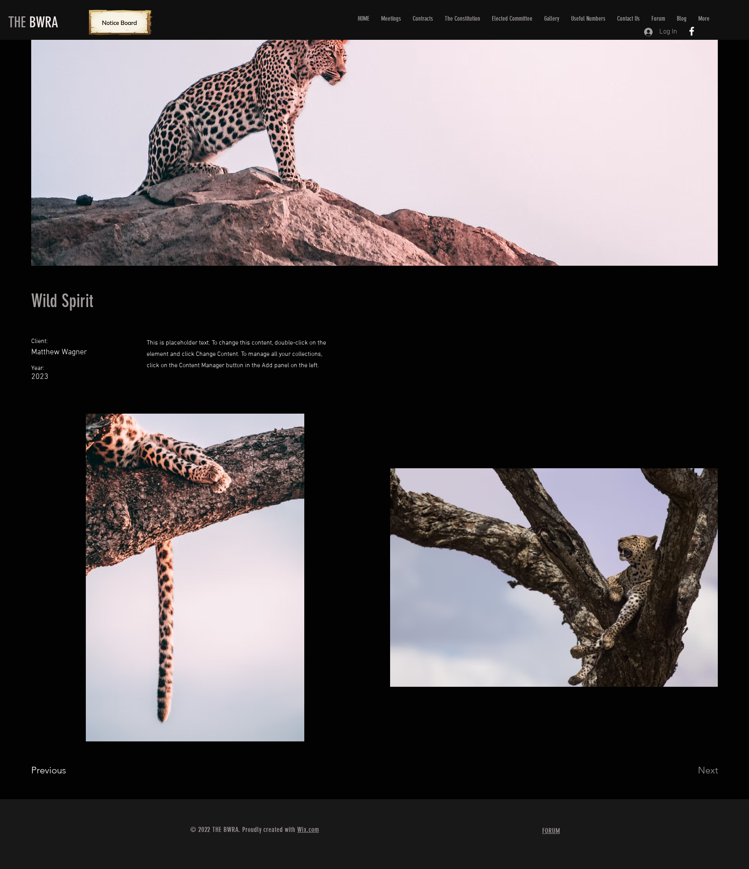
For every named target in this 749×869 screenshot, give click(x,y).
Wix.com (308, 829)
